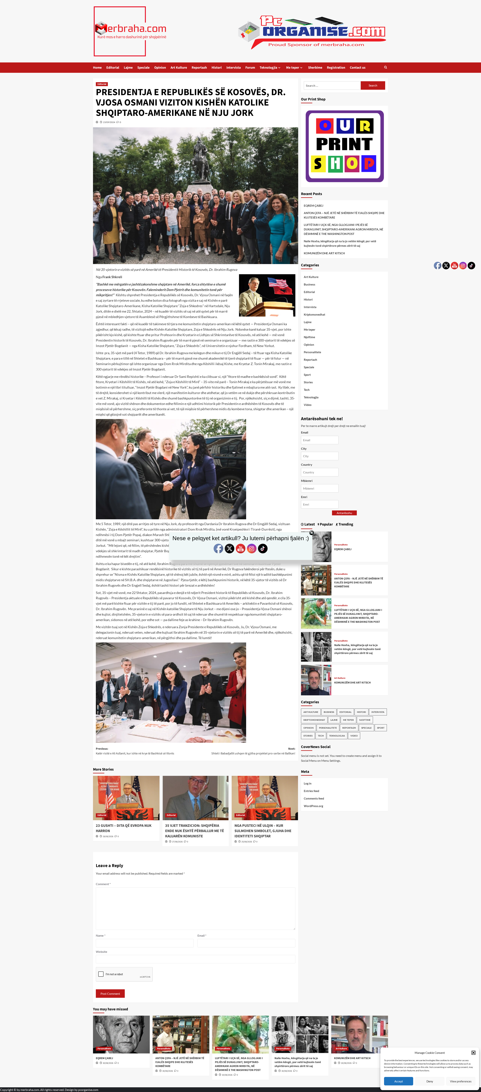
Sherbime (315, 67)
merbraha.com (29, 1089)
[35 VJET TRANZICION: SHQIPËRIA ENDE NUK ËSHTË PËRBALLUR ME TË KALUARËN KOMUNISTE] (195, 798)
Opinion (160, 67)
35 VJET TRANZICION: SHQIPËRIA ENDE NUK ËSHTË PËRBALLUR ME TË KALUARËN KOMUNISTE (194, 831)
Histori (217, 67)
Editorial (112, 67)
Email (201, 935)
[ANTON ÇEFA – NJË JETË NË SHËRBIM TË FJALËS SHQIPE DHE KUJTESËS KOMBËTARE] (316, 580)
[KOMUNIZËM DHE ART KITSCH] (316, 679)
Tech (307, 389)
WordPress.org (313, 805)
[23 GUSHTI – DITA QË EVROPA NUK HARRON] (126, 798)
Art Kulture (179, 67)
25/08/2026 (246, 841)
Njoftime (309, 337)
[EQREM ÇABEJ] (121, 1034)
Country (306, 464)
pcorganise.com (88, 1089)
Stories (308, 382)
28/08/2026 (108, 836)
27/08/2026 (177, 841)
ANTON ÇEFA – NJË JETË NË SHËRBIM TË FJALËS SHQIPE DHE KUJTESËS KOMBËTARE (344, 215)
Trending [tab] (345, 524)
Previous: (135, 751)
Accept (398, 1081)
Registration (336, 67)
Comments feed (314, 798)
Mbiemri (306, 480)
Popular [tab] (326, 524)
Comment (103, 884)
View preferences (461, 1081)
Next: (253, 751)
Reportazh (199, 67)
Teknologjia (268, 67)
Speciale (143, 67)
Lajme (128, 67)
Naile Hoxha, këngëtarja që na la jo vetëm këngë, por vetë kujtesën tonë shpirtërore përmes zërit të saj (340, 243)
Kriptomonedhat (314, 314)
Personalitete (312, 352)
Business (309, 284)
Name (100, 935)
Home (97, 67)
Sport (307, 374)
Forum (250, 67)
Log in (308, 783)
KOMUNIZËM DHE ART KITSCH (324, 253)
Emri (304, 497)
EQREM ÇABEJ (313, 205)
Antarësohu (344, 513)
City (304, 448)
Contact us (357, 67)
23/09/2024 (109, 122)
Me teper (292, 67)
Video (308, 404)
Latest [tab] (309, 524)
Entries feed (311, 790)
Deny (430, 1081)
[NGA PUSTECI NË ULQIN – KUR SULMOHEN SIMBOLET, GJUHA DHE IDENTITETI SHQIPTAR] (265, 798)
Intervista (233, 67)
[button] (473, 1053)
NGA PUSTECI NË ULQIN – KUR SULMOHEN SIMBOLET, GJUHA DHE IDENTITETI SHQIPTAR (262, 831)
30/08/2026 (108, 1063)
